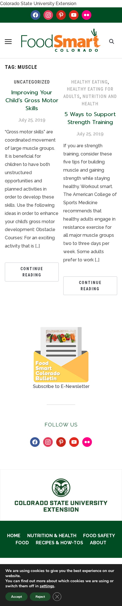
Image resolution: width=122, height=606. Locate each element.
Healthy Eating (89, 82)
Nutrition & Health (51, 535)
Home (13, 535)
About (98, 542)
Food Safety (99, 535)
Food (22, 542)
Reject (40, 596)
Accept (16, 596)
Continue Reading (31, 271)
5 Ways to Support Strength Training (90, 118)
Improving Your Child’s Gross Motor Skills (31, 100)
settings (47, 586)
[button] (8, 41)
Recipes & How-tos (59, 542)
